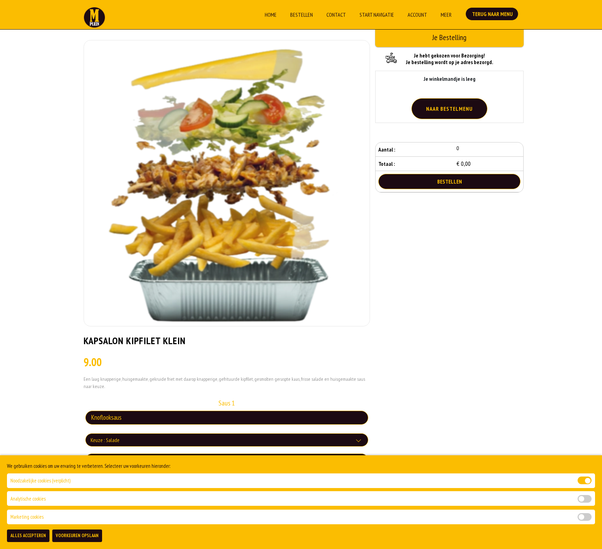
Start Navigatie (377, 14)
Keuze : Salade (105, 439)
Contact (336, 14)
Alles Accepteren (28, 536)
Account (417, 14)
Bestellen (301, 14)
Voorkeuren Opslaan (77, 536)
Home (271, 14)
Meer (446, 14)
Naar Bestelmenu (449, 108)
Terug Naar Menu (492, 13)
